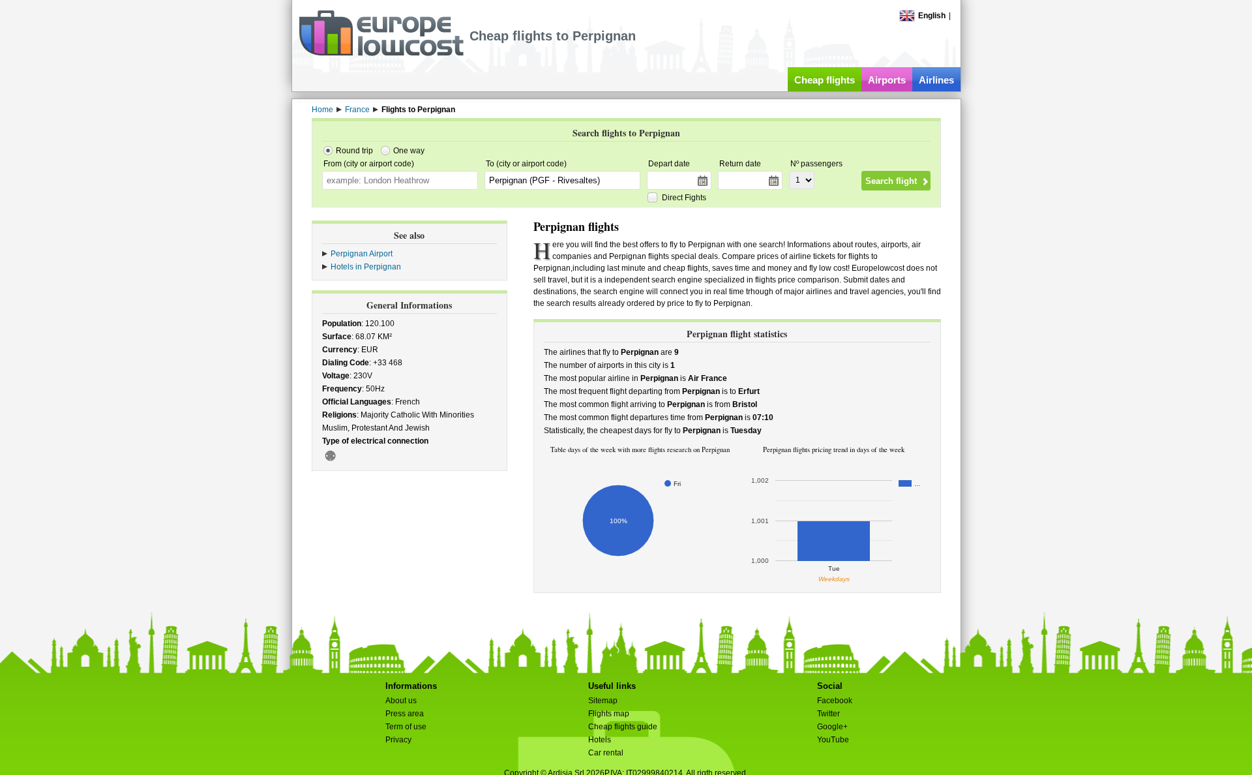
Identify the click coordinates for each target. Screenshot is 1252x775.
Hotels (599, 739)
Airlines (936, 79)
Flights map (608, 713)
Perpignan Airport (362, 253)
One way (409, 150)
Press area (404, 713)
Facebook (834, 700)
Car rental (605, 752)
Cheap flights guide (622, 726)
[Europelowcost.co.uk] (381, 53)
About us (401, 700)
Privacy (398, 739)
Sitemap (603, 700)
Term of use (405, 726)
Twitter (828, 713)
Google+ (832, 726)
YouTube (833, 739)
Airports (887, 79)
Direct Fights (684, 197)
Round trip (354, 150)
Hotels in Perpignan (366, 266)
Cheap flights (824, 79)
